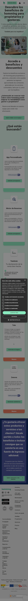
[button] (14, 320)
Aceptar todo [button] (14, 312)
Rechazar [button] (14, 316)
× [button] (24, 280)
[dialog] (14, 300)
